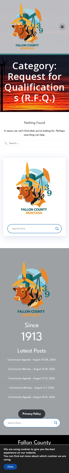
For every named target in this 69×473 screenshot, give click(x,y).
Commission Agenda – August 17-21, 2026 (31, 378)
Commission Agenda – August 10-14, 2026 (31, 397)
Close (10, 466)
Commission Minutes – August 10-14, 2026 (31, 369)
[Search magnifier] (57, 228)
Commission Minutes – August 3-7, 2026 (31, 388)
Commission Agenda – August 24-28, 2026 (32, 360)
